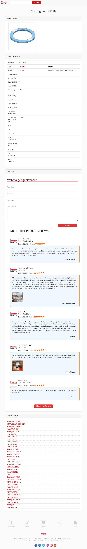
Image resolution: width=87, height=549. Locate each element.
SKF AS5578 (11, 434)
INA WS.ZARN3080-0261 (16, 424)
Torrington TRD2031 (14, 489)
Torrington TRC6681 (14, 421)
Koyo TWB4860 (12, 429)
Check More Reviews (43, 406)
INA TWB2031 (12, 492)
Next (32, 36)
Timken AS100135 (13, 477)
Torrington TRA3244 (14, 500)
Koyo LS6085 (12, 507)
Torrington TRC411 (13, 457)
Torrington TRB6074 (14, 426)
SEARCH (36, 2)
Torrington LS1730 (13, 505)
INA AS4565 (11, 474)
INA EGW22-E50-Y (14, 479)
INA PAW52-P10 (13, 467)
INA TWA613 (12, 447)
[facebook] (36, 545)
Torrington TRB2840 (14, 464)
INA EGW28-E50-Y (14, 482)
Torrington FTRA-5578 (15, 452)
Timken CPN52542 (13, 454)
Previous (12, 36)
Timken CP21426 (13, 449)
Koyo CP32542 (12, 472)
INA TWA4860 (12, 442)
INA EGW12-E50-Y (14, 462)
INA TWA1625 (12, 497)
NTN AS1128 (11, 439)
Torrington (22, 66)
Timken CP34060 (13, 469)
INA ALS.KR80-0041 (14, 495)
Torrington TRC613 (13, 431)
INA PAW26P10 (12, 484)
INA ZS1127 (11, 459)
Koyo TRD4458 (12, 502)
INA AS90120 (12, 437)
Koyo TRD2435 (12, 487)
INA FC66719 (12, 444)
